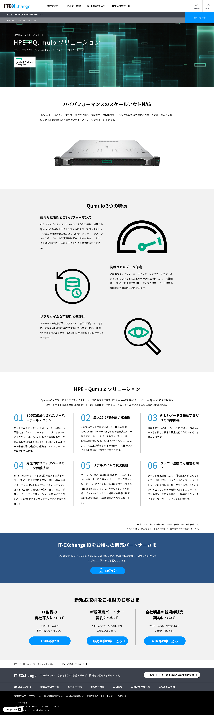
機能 (30, 20)
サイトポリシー (107, 695)
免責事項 (122, 695)
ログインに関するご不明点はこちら (107, 560)
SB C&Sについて (96, 6)
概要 (9, 20)
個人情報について (52, 695)
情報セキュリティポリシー (26, 695)
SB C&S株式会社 (73, 695)
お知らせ (117, 686)
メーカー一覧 (75, 686)
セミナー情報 (74, 6)
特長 (19, 20)
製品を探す (52, 6)
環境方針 (91, 695)
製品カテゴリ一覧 (49, 686)
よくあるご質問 (167, 686)
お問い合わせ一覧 (121, 6)
